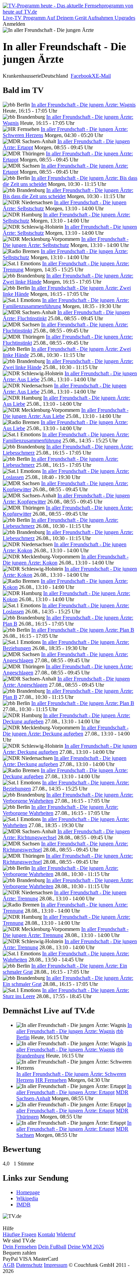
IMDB (23, 1204)
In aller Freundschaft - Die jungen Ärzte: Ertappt (74, 1089)
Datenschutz (29, 1265)
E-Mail (103, 76)
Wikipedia (27, 1198)
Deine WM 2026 (86, 1247)
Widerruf (65, 1234)
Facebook (81, 76)
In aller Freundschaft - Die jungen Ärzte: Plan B (82, 630)
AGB (9, 1265)
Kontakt (46, 1234)
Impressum (55, 1265)
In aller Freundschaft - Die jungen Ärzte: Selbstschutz (65, 242)
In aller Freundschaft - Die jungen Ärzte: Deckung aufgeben (65, 731)
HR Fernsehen (51, 1080)
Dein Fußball (52, 1247)
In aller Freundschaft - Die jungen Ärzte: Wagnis (83, 105)
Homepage (28, 1192)
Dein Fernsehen (20, 1247)
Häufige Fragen (19, 1234)
